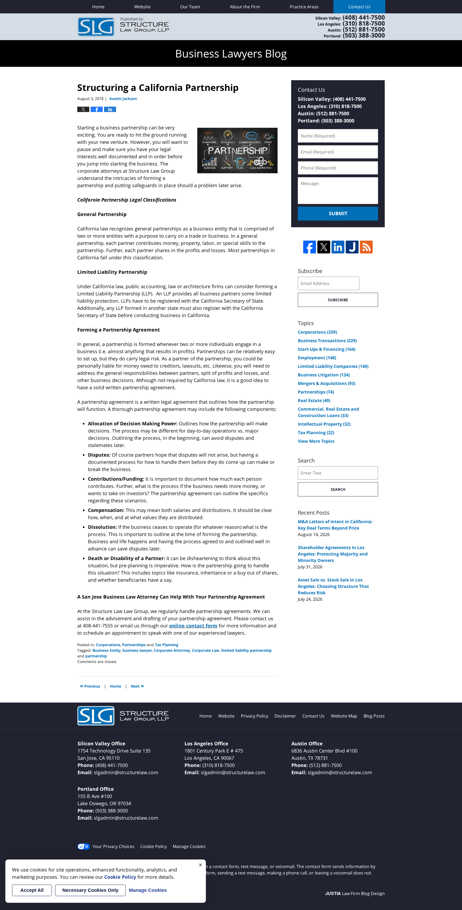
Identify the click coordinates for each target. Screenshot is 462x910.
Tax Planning (166, 644)
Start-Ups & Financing (326, 349)
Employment (317, 358)
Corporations (108, 644)
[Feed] (366, 247)
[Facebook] (309, 247)
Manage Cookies (189, 846)
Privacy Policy (254, 716)
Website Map (344, 716)
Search (338, 489)
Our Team (190, 7)
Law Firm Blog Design (355, 893)
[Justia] (352, 247)
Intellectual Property (324, 424)
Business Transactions (327, 341)
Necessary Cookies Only (90, 890)
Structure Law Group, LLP (343, 27)
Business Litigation (324, 375)
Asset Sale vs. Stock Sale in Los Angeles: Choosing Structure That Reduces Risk (333, 586)
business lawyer (137, 650)
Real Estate (314, 400)
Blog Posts (374, 716)
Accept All (32, 890)
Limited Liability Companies (333, 366)
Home (98, 7)
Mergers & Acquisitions (326, 383)
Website (142, 7)
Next (137, 685)
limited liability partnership (246, 650)
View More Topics (316, 441)
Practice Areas (304, 7)
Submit (338, 213)
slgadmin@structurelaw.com (126, 772)
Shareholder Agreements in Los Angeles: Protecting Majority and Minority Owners (333, 554)
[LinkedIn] (338, 247)
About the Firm (245, 7)
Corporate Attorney (172, 650)
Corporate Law (205, 650)
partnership (96, 655)
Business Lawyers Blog (123, 27)
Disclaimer (285, 716)
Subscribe (338, 299)
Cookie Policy (153, 846)
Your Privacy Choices (113, 846)
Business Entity (107, 650)
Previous (90, 685)
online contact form (193, 625)
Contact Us (359, 7)
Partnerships (134, 644)
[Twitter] (323, 247)
